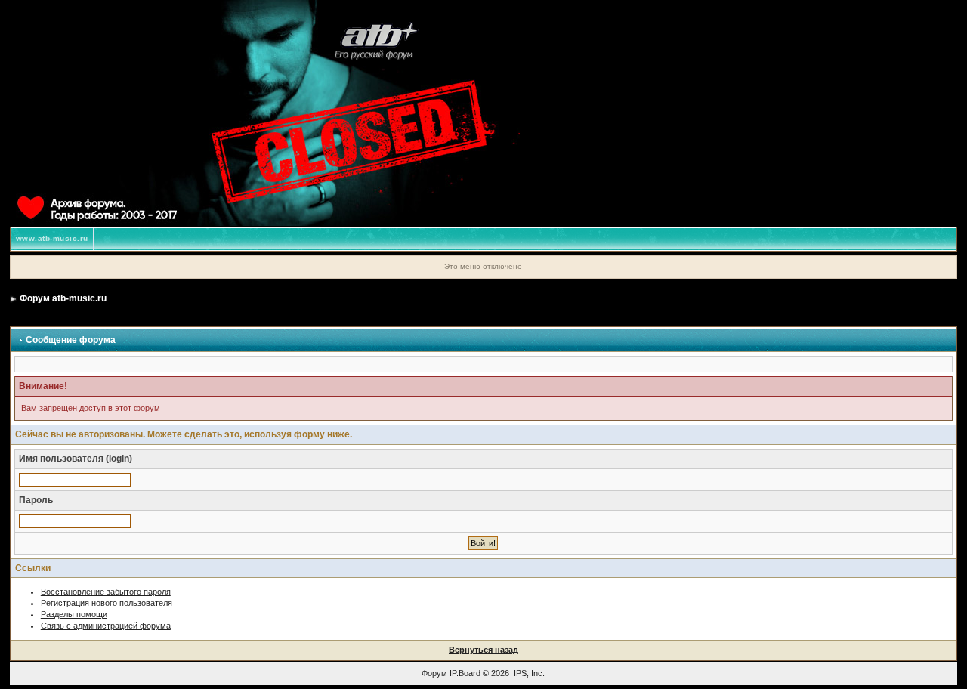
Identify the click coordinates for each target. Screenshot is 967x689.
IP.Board (465, 673)
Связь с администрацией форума (106, 625)
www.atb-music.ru (52, 238)
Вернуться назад (483, 649)
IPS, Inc (528, 673)
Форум (434, 673)
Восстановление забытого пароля (106, 591)
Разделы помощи (74, 614)
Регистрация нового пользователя (106, 602)
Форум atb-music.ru (63, 298)
